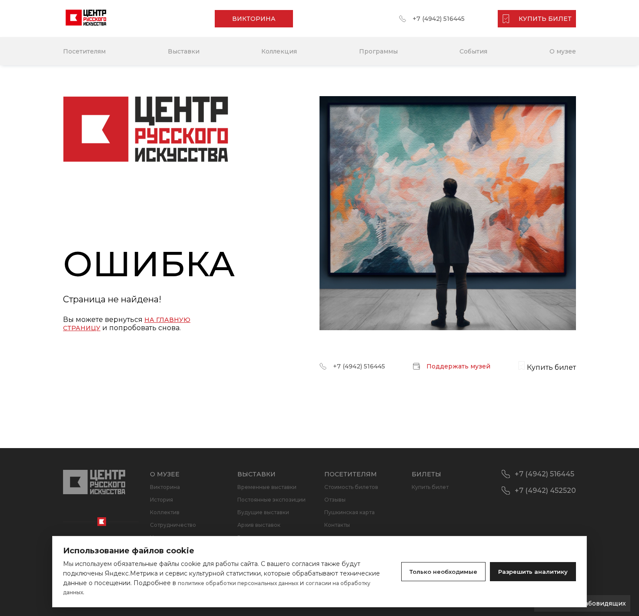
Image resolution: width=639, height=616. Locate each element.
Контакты (337, 525)
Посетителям (84, 51)
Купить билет (430, 487)
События (473, 51)
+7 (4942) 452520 (545, 490)
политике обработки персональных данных (238, 583)
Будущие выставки (263, 512)
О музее (562, 51)
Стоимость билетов (351, 487)
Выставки (184, 51)
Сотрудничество (173, 525)
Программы (378, 51)
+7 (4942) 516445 (439, 19)
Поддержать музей (458, 366)
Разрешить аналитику (533, 571)
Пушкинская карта (349, 512)
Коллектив (165, 512)
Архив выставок (258, 525)
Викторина (165, 487)
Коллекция (279, 51)
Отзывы (335, 499)
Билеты (426, 474)
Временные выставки (266, 487)
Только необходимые (443, 571)
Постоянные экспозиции (271, 499)
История (161, 499)
